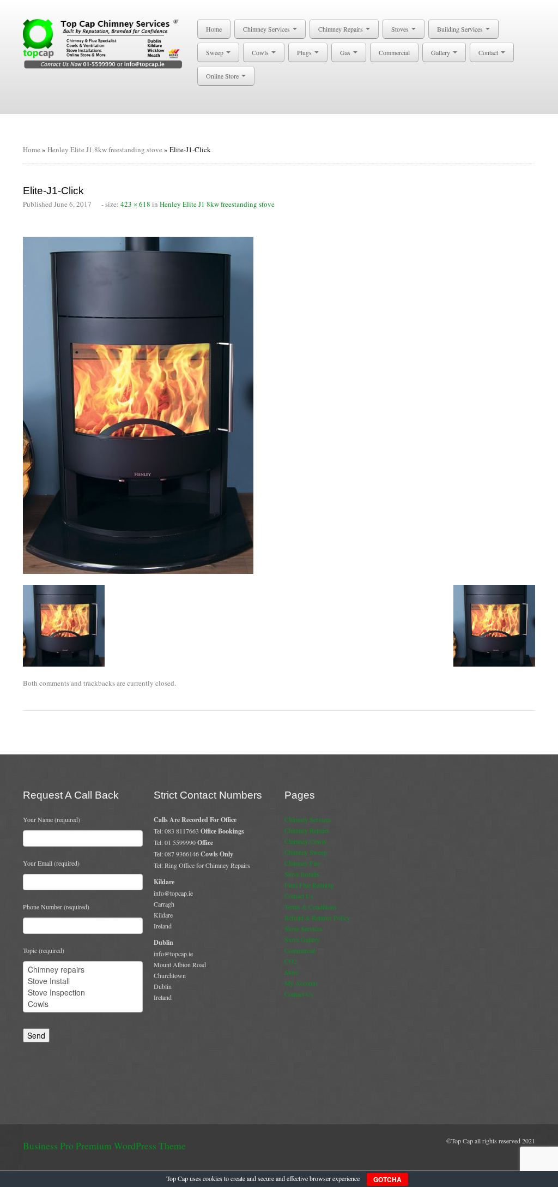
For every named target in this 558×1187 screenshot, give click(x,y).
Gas (346, 52)
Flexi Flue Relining (309, 884)
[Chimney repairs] (83, 969)
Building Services (460, 29)
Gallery (441, 52)
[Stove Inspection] (83, 992)
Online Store (223, 75)
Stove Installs (301, 874)
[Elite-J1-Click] (138, 404)
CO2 (290, 961)
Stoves (400, 29)
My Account (300, 983)
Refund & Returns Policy (317, 917)
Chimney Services (267, 29)
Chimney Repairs (341, 29)
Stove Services (303, 928)
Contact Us (298, 895)
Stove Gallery (302, 939)
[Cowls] (83, 1004)
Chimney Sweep (305, 852)
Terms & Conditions (310, 906)
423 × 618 (135, 204)
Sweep (215, 52)
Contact (489, 52)
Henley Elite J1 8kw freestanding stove (104, 149)
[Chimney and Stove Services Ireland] (104, 43)
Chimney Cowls (305, 841)
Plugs (305, 52)
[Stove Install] (83, 981)
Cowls (261, 52)
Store (291, 972)
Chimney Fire (302, 863)
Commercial (394, 52)
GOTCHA (387, 1179)
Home (214, 29)
